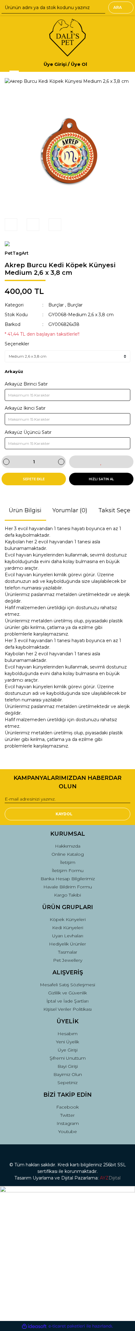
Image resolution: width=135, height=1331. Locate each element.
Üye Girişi (68, 1050)
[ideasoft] (34, 1326)
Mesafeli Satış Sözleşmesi (67, 985)
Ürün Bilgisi (25, 510)
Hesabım (67, 1033)
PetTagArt (17, 253)
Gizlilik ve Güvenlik (67, 993)
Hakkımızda (67, 846)
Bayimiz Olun (67, 1074)
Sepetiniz (67, 1082)
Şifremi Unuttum (68, 1058)
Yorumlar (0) (69, 510)
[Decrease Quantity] (6, 461)
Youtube (67, 1131)
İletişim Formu (68, 870)
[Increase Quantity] (61, 461)
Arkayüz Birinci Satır (26, 384)
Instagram (68, 1123)
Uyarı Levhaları (67, 936)
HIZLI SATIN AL (101, 479)
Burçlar (56, 305)
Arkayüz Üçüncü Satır (28, 432)
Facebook (67, 1107)
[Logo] (67, 37)
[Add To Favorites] (101, 461)
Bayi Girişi (67, 1066)
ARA (117, 7)
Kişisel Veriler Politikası (67, 1009)
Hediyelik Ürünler (67, 944)
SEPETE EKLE (34, 479)
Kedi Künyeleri (67, 927)
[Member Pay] (92, 64)
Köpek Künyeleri (68, 919)
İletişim (67, 862)
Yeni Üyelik (67, 1042)
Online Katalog (67, 854)
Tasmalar (67, 952)
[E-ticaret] (66, 1326)
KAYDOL (64, 814)
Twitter (67, 1115)
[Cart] (123, 64)
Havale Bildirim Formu (67, 887)
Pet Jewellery (67, 960)
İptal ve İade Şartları (67, 1001)
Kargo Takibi (67, 895)
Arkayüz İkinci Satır (25, 408)
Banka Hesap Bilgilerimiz (67, 878)
